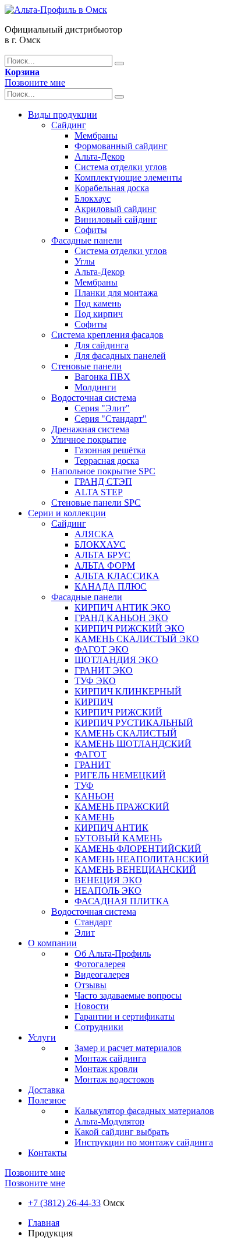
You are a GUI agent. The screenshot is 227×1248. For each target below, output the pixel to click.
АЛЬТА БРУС (102, 555)
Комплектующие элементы (128, 177)
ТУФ (84, 786)
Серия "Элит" (102, 408)
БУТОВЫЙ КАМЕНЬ (118, 838)
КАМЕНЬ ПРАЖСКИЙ (122, 807)
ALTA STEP (99, 492)
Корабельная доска (112, 188)
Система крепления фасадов (107, 335)
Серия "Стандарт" (111, 419)
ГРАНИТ (93, 765)
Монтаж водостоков (114, 1079)
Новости (92, 1006)
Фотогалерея (100, 964)
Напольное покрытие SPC (103, 471)
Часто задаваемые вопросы (128, 995)
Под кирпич (99, 314)
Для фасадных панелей (120, 356)
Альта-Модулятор (109, 1121)
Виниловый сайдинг (116, 219)
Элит (85, 932)
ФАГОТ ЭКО (102, 649)
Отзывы (91, 985)
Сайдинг (68, 125)
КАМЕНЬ (94, 817)
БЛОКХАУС (100, 544)
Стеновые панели (86, 366)
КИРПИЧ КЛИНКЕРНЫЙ (128, 691)
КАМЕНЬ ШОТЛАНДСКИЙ (133, 744)
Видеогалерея (102, 974)
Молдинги (95, 387)
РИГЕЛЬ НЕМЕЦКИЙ (120, 775)
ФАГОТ (91, 754)
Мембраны (96, 135)
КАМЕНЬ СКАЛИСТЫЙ (126, 733)
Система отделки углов (121, 167)
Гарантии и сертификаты (125, 1016)
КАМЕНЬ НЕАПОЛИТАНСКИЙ (142, 859)
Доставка (46, 1090)
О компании (52, 943)
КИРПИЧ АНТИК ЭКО (123, 607)
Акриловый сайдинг (116, 209)
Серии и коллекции (67, 513)
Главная (43, 1223)
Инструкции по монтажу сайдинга (144, 1142)
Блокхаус (93, 198)
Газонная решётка (110, 450)
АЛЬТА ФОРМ (105, 565)
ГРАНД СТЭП (103, 481)
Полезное (47, 1100)
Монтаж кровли (106, 1069)
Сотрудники (99, 1027)
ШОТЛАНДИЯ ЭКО (116, 660)
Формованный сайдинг (121, 146)
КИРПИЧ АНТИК (111, 828)
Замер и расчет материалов (128, 1048)
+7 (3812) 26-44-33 (64, 1203)
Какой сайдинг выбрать (122, 1132)
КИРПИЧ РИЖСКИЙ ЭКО (130, 628)
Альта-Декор (100, 156)
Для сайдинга (102, 345)
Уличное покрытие (88, 440)
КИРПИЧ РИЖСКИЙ (118, 712)
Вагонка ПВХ (102, 377)
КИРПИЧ (94, 702)
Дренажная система (90, 429)
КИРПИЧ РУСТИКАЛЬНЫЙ (134, 723)
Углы (85, 261)
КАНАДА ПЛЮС (111, 586)
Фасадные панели (86, 240)
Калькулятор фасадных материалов (144, 1111)
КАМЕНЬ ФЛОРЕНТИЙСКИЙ (138, 849)
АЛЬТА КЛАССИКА (117, 576)
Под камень (98, 303)
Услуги (42, 1037)
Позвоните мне (35, 82)
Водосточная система (93, 398)
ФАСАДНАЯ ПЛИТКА (122, 901)
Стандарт (93, 922)
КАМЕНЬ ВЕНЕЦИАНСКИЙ (135, 870)
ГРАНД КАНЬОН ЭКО (121, 618)
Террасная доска (107, 461)
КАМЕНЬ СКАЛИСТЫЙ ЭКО (137, 639)
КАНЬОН (94, 796)
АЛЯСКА (94, 534)
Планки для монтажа (116, 293)
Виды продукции (62, 114)
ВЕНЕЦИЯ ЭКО (108, 880)
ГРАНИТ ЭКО (104, 670)
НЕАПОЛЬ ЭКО (108, 891)
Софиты (91, 230)
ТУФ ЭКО (95, 681)
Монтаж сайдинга (110, 1058)
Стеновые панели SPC (96, 502)
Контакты (47, 1153)
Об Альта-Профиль (113, 953)
